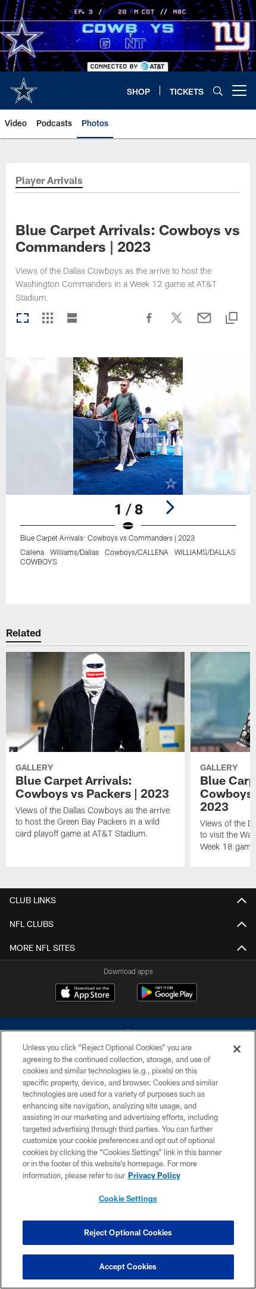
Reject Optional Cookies (128, 1232)
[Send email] (204, 324)
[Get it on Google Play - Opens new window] (167, 998)
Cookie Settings (128, 1198)
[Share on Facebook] (149, 324)
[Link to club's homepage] (24, 85)
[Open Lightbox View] (128, 468)
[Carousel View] (23, 319)
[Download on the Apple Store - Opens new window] (85, 994)
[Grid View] (47, 319)
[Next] (170, 507)
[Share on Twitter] (177, 324)
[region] (128, 1159)
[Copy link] (232, 319)
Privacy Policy (154, 1175)
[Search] (218, 91)
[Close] (237, 1049)
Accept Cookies (128, 1266)
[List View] (72, 319)
